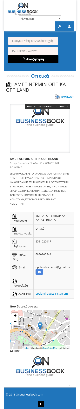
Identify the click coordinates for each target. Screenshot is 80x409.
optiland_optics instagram (52, 293)
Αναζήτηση (34, 59)
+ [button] (15, 315)
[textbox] (33, 41)
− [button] (15, 321)
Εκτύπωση (67, 96)
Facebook (41, 404)
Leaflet (26, 347)
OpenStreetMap (49, 347)
